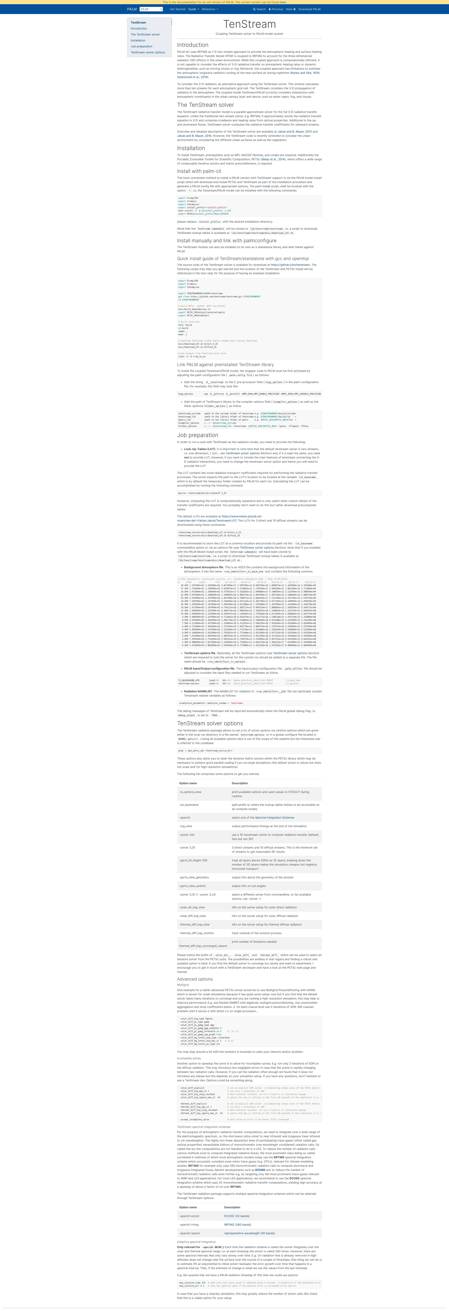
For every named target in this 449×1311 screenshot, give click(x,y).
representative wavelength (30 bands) (249, 1233)
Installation (138, 40)
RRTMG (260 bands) (237, 1224)
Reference (209, 9)
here (283, 2)
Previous (277, 9)
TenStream (138, 22)
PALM (132, 9)
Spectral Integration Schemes (274, 817)
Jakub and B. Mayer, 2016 (194, 135)
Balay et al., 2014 (273, 159)
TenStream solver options (148, 52)
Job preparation (141, 46)
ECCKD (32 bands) (237, 1216)
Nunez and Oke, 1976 (305, 73)
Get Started (178, 9)
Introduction (139, 28)
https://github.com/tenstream (290, 264)
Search (261, 9)
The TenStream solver (145, 34)
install (266, 186)
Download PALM (309, 9)
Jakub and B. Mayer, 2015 (295, 131)
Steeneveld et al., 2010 (192, 77)
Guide (192, 9)
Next (289, 9)
